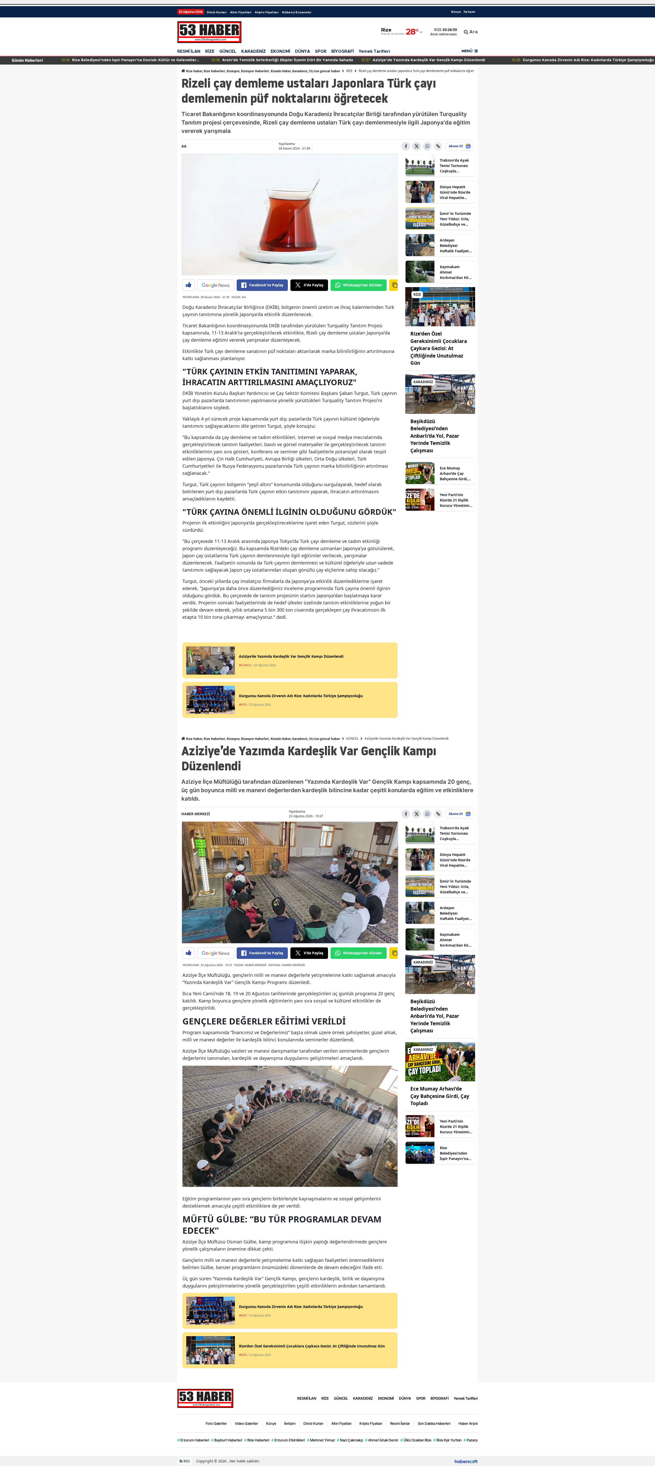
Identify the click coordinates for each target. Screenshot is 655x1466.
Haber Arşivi (468, 1423)
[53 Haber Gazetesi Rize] (205, 1398)
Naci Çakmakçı (350, 1440)
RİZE (209, 51)
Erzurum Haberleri (193, 1440)
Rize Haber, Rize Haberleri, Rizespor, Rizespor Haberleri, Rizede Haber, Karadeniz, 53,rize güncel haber (262, 71)
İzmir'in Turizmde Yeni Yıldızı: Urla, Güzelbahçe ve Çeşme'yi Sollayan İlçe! (456, 219)
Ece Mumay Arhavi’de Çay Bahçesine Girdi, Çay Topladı (454, 473)
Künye (456, 11)
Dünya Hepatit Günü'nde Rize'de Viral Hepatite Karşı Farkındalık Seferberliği (455, 192)
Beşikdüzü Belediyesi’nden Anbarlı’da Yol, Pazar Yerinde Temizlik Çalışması (434, 436)
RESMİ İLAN (188, 51)
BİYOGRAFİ (342, 51)
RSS (186, 1461)
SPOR (320, 51)
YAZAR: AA (238, 297)
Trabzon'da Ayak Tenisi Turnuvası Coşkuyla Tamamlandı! (454, 166)
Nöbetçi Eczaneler (296, 12)
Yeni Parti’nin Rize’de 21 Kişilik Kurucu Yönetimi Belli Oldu (454, 500)
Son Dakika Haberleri (434, 1423)
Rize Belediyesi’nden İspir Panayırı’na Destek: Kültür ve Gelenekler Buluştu (455, 1153)
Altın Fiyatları (240, 12)
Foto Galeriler (216, 1423)
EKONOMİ (280, 51)
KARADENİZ (253, 51)
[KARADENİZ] (440, 393)
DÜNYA (302, 51)
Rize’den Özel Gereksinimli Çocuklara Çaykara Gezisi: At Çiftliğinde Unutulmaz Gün (438, 348)
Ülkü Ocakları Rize (415, 1440)
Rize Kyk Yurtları (447, 1440)
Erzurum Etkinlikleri (288, 1440)
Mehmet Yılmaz (321, 1440)
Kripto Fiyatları (266, 12)
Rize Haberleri (256, 1440)
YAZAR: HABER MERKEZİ (250, 965)
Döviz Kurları (216, 12)
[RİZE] (440, 306)
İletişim (469, 11)
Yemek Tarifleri (374, 51)
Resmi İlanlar (400, 1423)
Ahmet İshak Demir (381, 1440)
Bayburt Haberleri (226, 1440)
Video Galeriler (246, 1423)
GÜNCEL (227, 51)
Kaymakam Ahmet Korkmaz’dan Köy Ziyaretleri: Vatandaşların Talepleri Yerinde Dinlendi (455, 272)
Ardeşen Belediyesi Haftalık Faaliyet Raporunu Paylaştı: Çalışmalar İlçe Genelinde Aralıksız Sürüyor (455, 246)
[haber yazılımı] (466, 1461)
